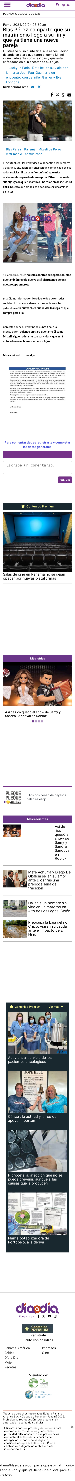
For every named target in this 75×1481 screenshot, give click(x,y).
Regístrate (38, 1339)
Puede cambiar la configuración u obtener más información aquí (29, 1449)
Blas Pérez (13, 149)
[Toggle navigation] (7, 5)
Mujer (8, 1366)
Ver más (54, 1010)
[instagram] (55, 1320)
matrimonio (14, 154)
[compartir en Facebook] (52, 95)
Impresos (49, 1352)
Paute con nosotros (38, 1344)
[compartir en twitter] (57, 95)
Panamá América (17, 1352)
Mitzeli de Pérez (49, 149)
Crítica (9, 1357)
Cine (45, 1357)
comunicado (33, 154)
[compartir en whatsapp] (63, 95)
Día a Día (11, 1361)
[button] (8, 695)
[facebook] (38, 1320)
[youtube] (49, 1320)
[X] (43, 1320)
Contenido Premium (40, 506)
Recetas (10, 1371)
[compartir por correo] (69, 95)
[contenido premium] (37, 1332)
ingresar (66, 5)
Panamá (29, 149)
